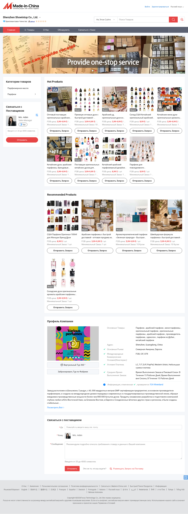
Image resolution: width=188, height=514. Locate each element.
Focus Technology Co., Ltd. (91, 498)
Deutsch (82, 489)
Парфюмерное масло (17, 88)
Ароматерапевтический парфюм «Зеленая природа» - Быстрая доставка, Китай (131, 237)
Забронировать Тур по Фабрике (73, 371)
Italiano (102, 489)
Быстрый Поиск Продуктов (141, 486)
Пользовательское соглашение (55, 486)
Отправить (72, 468)
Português (92, 489)
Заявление (34, 486)
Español (72, 489)
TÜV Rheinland (156, 384)
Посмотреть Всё (55, 407)
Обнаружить (63, 29)
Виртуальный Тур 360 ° (74, 364)
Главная (11, 29)
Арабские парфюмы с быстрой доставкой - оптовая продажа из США (97, 237)
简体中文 (33, 489)
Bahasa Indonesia (95, 492)
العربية (133, 489)
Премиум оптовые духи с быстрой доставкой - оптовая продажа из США (87, 117)
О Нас (46, 29)
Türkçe (170, 489)
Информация (161, 486)
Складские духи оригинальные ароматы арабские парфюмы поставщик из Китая (61, 294)
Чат (24, 124)
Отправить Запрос (59, 131)
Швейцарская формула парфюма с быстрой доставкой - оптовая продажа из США (165, 237)
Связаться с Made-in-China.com (114, 486)
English (24, 489)
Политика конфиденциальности (84, 486)
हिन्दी (152, 489)
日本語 (53, 489)
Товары (30, 29)
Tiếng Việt (180, 489)
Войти (147, 6)
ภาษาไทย (161, 489)
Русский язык (114, 489)
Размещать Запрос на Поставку (126, 468)
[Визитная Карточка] (37, 115)
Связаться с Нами (86, 29)
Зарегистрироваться (160, 6)
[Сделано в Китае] (22, 5)
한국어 (125, 489)
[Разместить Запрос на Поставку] (182, 19)
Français (62, 489)
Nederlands (143, 489)
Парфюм (11, 94)
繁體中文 (44, 489)
